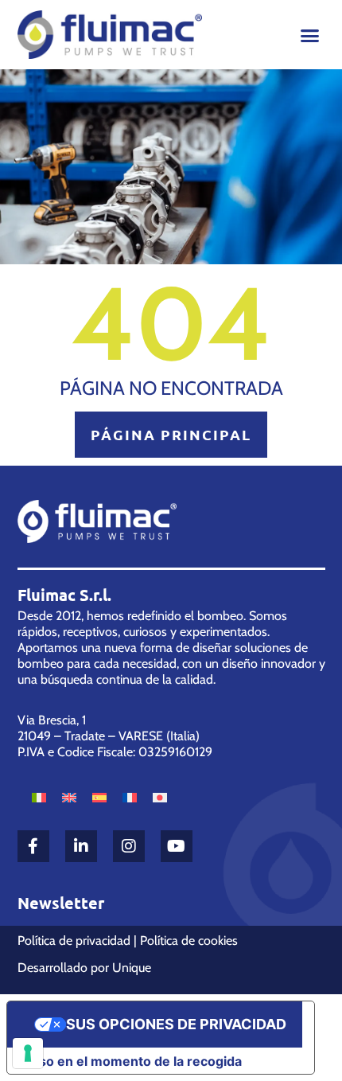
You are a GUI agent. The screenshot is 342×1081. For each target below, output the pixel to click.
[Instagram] (129, 846)
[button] (310, 35)
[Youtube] (176, 846)
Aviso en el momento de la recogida (131, 1061)
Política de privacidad (73, 940)
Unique (131, 967)
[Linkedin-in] (81, 846)
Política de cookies (189, 940)
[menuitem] (39, 796)
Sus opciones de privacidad (176, 1024)
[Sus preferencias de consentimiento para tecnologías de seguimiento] (28, 1053)
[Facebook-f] (33, 846)
